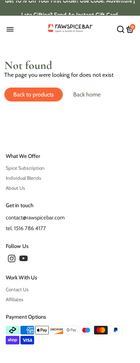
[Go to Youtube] (23, 260)
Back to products (33, 94)
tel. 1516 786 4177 (26, 228)
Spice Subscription (25, 168)
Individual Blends (23, 178)
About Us (15, 188)
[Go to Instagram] (11, 260)
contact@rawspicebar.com (35, 217)
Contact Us (17, 289)
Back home (87, 94)
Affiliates (14, 299)
